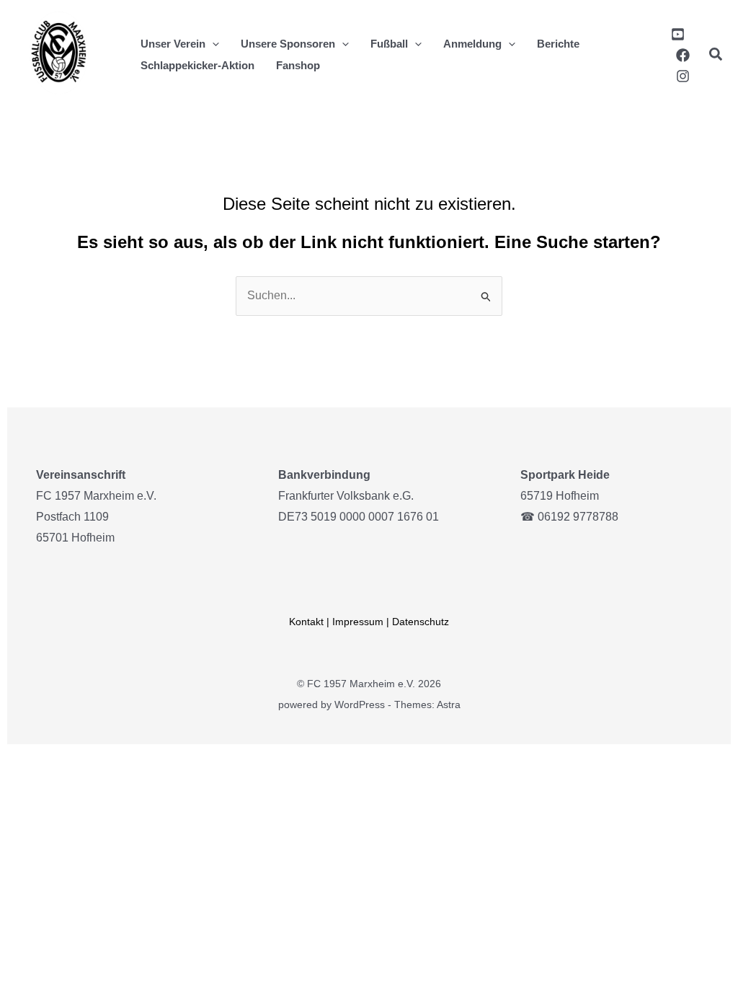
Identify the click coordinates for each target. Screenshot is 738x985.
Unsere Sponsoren (288, 43)
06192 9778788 (578, 517)
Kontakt (306, 621)
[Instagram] (683, 76)
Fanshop (298, 65)
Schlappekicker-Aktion (197, 65)
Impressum (357, 621)
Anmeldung (472, 43)
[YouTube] (678, 34)
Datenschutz (420, 621)
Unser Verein (173, 43)
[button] (212, 44)
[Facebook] (683, 55)
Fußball (389, 43)
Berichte (558, 43)
